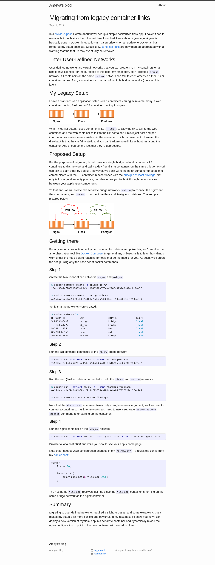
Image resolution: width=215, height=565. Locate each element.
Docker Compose (92, 253)
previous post (63, 34)
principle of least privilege (139, 175)
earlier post (61, 455)
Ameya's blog (60, 5)
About (162, 5)
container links (111, 46)
